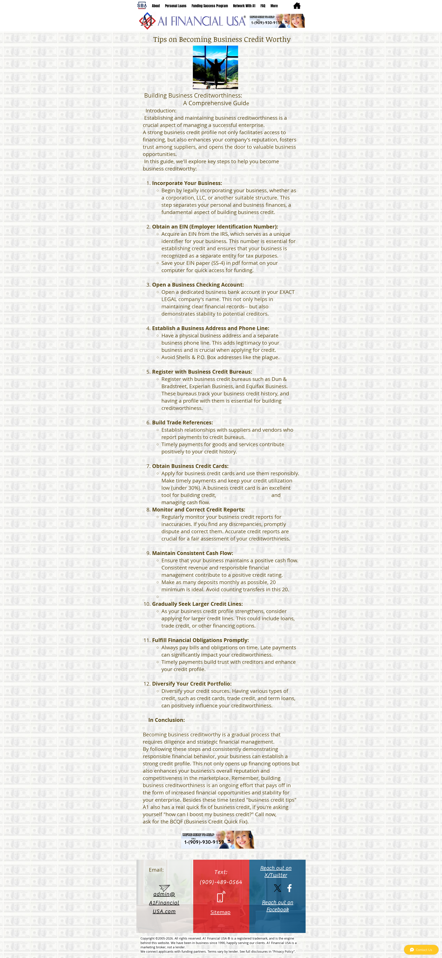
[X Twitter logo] (277, 888)
